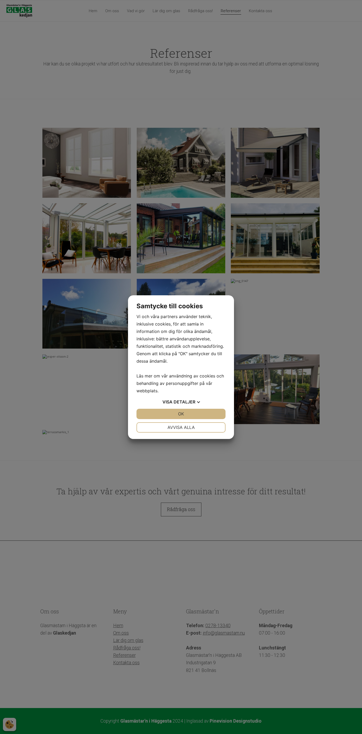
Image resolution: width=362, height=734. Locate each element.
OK (181, 413)
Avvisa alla (181, 427)
